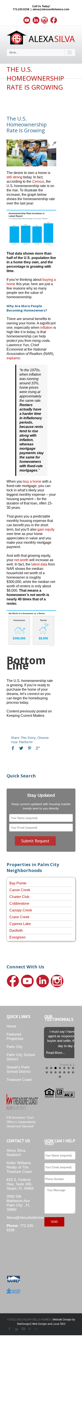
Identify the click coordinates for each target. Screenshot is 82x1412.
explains (13, 358)
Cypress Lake (20, 924)
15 (60, 1077)
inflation (46, 327)
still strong (14, 177)
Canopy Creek (20, 910)
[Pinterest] (29, 748)
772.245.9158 (21, 9)
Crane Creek (19, 917)
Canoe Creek (19, 890)
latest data (39, 564)
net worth (21, 560)
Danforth (16, 930)
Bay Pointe (17, 883)
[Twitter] (21, 748)
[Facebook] (13, 748)
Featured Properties (15, 1036)
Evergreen (17, 937)
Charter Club (19, 897)
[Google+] (38, 748)
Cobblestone (19, 903)
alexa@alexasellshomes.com (51, 9)
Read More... (55, 1052)
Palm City (15, 1047)
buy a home (32, 481)
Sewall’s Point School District (19, 1069)
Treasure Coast (19, 1080)
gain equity (45, 529)
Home (11, 1026)
